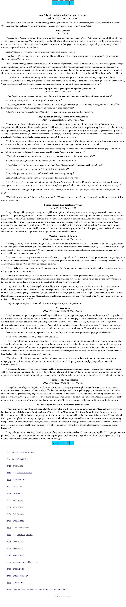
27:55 (9, 569)
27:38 (9, 520)
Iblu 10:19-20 (33, 562)
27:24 (9, 479)
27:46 (9, 548)
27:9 (8, 459)
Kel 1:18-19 (20, 452)
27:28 (9, 493)
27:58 (9, 575)
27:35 (9, 514)
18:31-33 (55, 589)
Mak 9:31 (33, 589)
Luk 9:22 (48, 589)
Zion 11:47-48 (22, 472)
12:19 (30, 472)
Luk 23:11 (21, 493)
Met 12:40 (21, 589)
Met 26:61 (21, 534)
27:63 (9, 589)
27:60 (9, 582)
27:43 (9, 541)
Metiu (55, 2)
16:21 (28, 589)
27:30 (9, 500)
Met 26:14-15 (29, 452)
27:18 (9, 472)
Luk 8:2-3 (20, 569)
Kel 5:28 (20, 486)
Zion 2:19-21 (63, 589)
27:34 (9, 507)
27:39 (9, 527)
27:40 (9, 534)
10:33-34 (41, 589)
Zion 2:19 (29, 534)
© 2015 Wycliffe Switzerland (63, 597)
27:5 (8, 452)
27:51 (9, 562)
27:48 (9, 555)
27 (66, 2)
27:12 (9, 466)
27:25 (9, 486)
